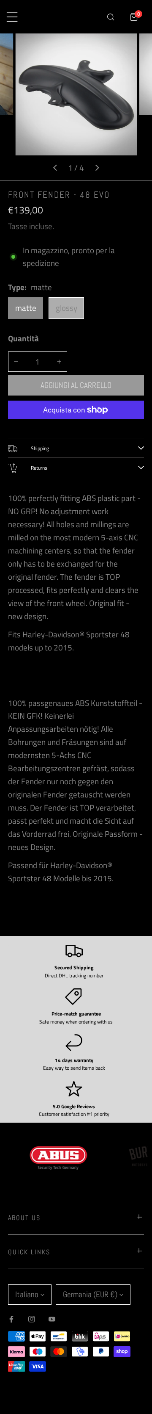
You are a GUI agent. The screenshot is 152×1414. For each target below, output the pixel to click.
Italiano (26, 1294)
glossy (66, 308)
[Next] (96, 167)
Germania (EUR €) (90, 1294)
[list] (76, 106)
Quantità (23, 338)
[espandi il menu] (12, 16)
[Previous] (55, 167)
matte (25, 308)
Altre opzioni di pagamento (76, 425)
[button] (134, 16)
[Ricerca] (110, 16)
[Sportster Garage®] (66, 17)
